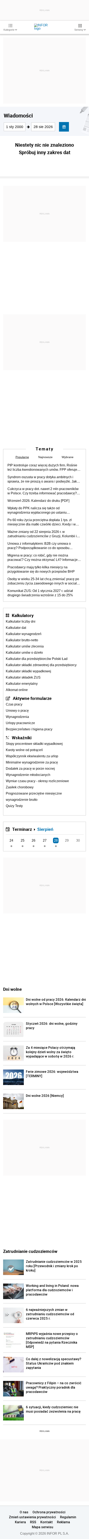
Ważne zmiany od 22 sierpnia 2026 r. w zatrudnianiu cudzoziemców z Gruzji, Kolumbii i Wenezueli (42, 534)
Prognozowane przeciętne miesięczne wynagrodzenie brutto (34, 796)
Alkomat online (17, 690)
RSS (33, 1522)
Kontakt (46, 1522)
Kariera (20, 1522)
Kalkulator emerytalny (22, 683)
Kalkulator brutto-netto (22, 640)
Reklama (63, 1522)
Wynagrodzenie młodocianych (28, 775)
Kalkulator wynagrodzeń (23, 634)
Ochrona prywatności (48, 1512)
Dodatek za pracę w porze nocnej (30, 768)
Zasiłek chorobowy (20, 787)
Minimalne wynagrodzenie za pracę (32, 762)
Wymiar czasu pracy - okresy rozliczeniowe (37, 781)
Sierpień (45, 829)
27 (45, 840)
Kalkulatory (23, 615)
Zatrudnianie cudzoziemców (30, 1251)
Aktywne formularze (32, 698)
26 (33, 840)
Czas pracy (14, 704)
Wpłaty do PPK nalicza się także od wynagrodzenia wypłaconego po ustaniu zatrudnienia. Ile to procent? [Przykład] (37, 510)
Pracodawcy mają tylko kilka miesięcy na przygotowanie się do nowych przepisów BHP (41, 569)
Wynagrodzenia (17, 717)
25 (22, 840)
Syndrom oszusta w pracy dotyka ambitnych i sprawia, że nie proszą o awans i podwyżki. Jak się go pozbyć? (42, 479)
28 (56, 840)
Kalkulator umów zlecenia (25, 646)
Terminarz (22, 829)
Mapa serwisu (42, 1527)
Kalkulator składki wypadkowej (28, 671)
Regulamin (68, 1517)
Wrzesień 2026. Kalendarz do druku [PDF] (38, 500)
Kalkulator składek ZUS (23, 677)
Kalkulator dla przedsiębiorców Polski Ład (36, 659)
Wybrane (67, 457)
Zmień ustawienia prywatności (32, 1517)
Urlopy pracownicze (20, 723)
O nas (24, 1512)
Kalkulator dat (16, 627)
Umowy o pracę (17, 710)
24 (11, 840)
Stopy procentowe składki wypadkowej (34, 743)
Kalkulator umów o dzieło (24, 652)
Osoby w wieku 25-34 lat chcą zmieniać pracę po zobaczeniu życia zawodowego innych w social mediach (43, 581)
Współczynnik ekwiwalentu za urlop (32, 756)
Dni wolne (12, 989)
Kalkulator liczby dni (20, 621)
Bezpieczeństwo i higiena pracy (29, 729)
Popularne (22, 457)
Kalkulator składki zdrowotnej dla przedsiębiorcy (41, 665)
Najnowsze (45, 457)
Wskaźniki (21, 737)
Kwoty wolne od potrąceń (24, 750)
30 (78, 840)
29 (67, 840)
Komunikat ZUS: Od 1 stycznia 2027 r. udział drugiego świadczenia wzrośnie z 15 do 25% (40, 593)
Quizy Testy (14, 806)
